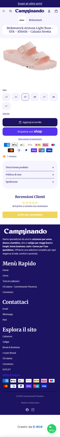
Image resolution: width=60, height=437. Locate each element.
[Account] (49, 11)
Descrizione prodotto (17, 167)
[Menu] (3, 11)
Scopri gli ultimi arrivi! (30, 3)
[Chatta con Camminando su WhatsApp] (51, 428)
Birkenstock (35, 20)
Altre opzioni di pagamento (30, 139)
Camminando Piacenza (33, 396)
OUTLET (7, 369)
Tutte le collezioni (11, 281)
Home (5, 270)
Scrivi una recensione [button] (30, 214)
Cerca (5, 275)
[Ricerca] (10, 11)
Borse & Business (11, 347)
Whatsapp (8, 314)
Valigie (6, 342)
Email (5, 309)
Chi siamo (7, 358)
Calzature (7, 336)
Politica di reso (13, 174)
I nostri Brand (9, 353)
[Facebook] (27, 410)
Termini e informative (30, 403)
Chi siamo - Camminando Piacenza (20, 286)
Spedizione (12, 181)
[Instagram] (33, 410)
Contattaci (8, 292)
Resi (5, 319)
